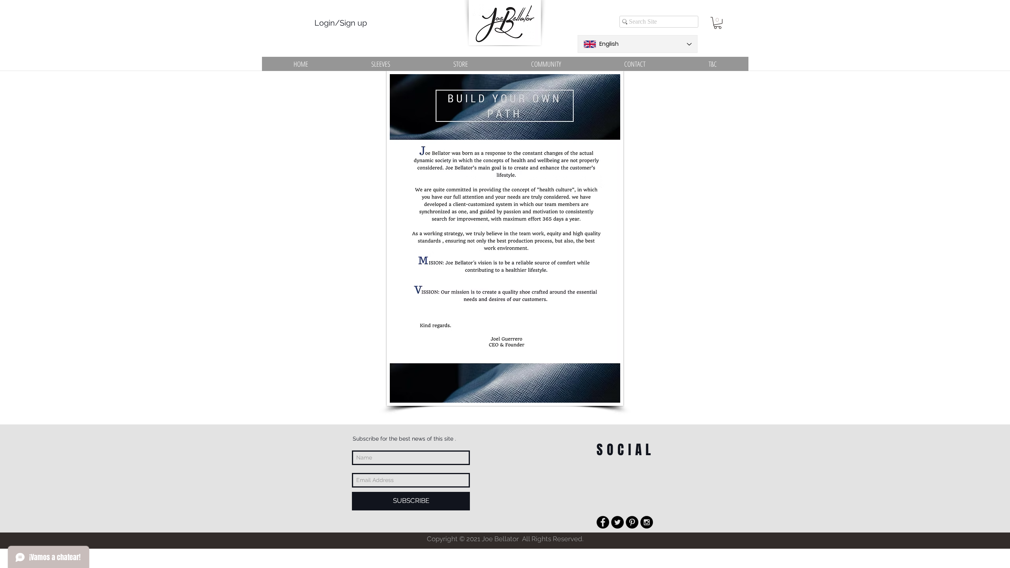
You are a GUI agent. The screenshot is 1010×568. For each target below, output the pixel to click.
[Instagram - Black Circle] (646, 522)
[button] (718, 23)
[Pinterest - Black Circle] (632, 522)
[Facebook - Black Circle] (603, 522)
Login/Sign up (340, 23)
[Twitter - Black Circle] (617, 522)
